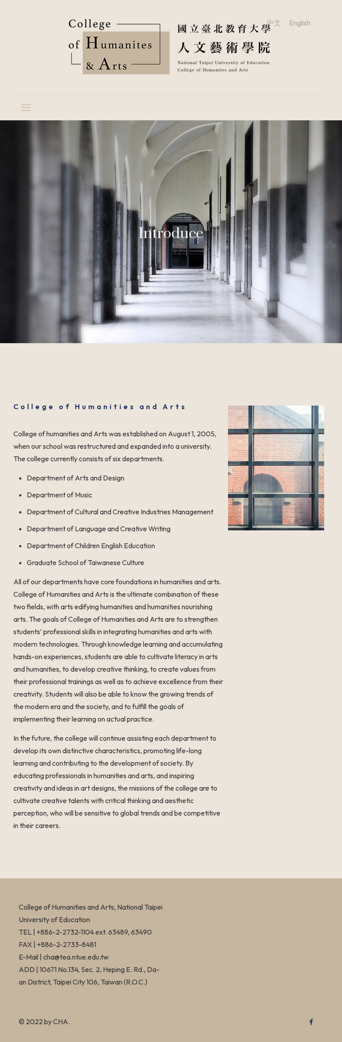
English (299, 22)
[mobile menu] (26, 107)
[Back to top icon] (299, 1023)
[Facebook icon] (311, 1021)
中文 (274, 22)
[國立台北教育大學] (171, 47)
